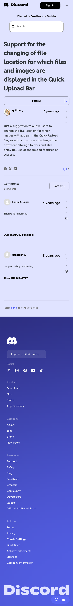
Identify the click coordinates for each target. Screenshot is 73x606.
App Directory (15, 406)
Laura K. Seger (20, 202)
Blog (10, 473)
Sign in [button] (50, 5)
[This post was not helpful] (66, 122)
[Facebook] (5, 168)
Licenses (12, 556)
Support (12, 461)
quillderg (17, 110)
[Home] (16, 6)
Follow (36, 100)
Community (14, 491)
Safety (11, 467)
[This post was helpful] (66, 112)
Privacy (11, 533)
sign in (14, 308)
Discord (22, 16)
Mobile (51, 16)
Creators (12, 485)
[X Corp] (10, 168)
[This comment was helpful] (66, 202)
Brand (10, 436)
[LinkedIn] (15, 168)
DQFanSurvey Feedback (19, 234)
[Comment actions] (66, 218)
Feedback (37, 16)
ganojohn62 (19, 255)
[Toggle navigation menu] (67, 5)
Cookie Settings (16, 539)
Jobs (9, 431)
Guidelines (13, 545)
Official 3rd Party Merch (21, 508)
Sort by (58, 186)
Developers (14, 496)
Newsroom (13, 442)
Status (10, 400)
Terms (10, 527)
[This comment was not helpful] (66, 212)
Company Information (20, 562)
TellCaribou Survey (16, 277)
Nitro (10, 394)
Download (13, 388)
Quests (11, 502)
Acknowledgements (19, 551)
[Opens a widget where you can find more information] (60, 600)
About (10, 425)
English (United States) (25, 354)
